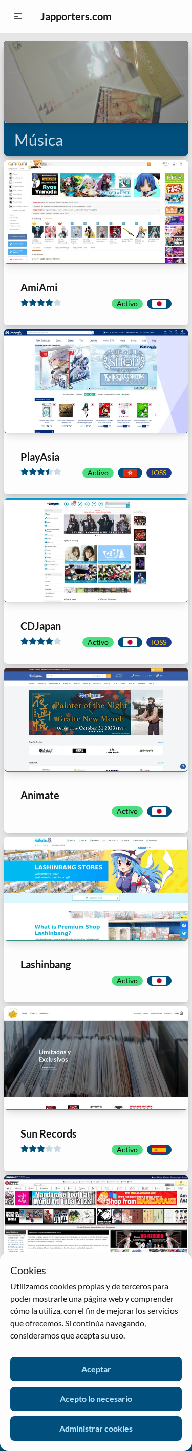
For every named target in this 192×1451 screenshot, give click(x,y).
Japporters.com (76, 16)
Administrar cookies (96, 1428)
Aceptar (96, 1369)
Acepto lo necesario (96, 1398)
